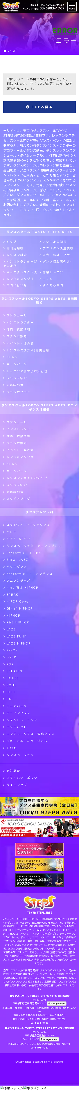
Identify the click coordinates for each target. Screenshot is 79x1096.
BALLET (13, 699)
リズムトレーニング (22, 720)
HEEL (11, 692)
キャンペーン (17, 364)
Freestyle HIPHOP (25, 553)
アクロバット (17, 727)
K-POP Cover (19, 601)
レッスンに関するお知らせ (27, 371)
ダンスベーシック (20, 755)
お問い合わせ (17, 285)
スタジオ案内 (17, 336)
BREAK (12, 595)
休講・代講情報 (19, 329)
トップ (12, 242)
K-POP (12, 650)
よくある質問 (53, 285)
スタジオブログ (19, 392)
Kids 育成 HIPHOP (22, 588)
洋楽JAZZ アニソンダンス (28, 525)
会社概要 (13, 771)
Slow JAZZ (17, 560)
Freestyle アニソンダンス (30, 574)
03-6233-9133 (48, 5)
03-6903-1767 (44, 8)
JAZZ (11, 629)
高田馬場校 (15, 248)
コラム (48, 279)
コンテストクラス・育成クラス (30, 734)
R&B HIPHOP (18, 622)
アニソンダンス (19, 713)
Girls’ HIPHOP (20, 608)
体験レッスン (53, 272)
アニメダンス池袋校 (58, 248)
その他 (12, 748)
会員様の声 (15, 385)
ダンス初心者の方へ (58, 261)
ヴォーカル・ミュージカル (27, 741)
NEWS (12, 357)
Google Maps (57, 1003)
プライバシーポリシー (24, 778)
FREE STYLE (19, 539)
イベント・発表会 (20, 343)
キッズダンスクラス (22, 272)
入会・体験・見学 (56, 255)
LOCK (11, 657)
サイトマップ (17, 785)
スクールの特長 (55, 242)
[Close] (69, 1093)
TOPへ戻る (41, 107)
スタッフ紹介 (17, 378)
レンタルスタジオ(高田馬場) (29, 350)
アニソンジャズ (19, 581)
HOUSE (13, 678)
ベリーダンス (17, 567)
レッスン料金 (17, 255)
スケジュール (17, 315)
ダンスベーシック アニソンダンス (34, 546)
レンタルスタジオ (20, 279)
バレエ (12, 532)
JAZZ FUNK (17, 636)
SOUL (11, 685)
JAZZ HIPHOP (19, 643)
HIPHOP (13, 615)
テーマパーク (17, 706)
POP (10, 664)
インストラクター (20, 322)
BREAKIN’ (15, 671)
